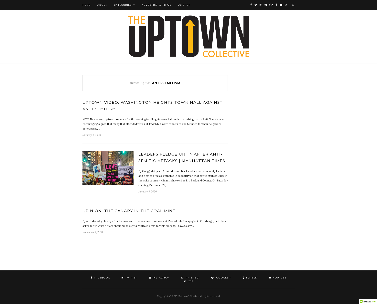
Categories (123, 5)
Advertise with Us (156, 5)
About (102, 5)
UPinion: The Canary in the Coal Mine (128, 211)
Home (86, 5)
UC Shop (184, 5)
